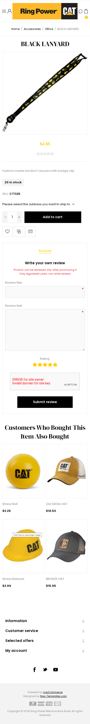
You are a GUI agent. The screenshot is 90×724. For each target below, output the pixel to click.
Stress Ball (10, 504)
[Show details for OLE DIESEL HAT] (67, 471)
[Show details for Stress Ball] (23, 471)
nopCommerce (53, 692)
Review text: (14, 305)
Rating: (45, 358)
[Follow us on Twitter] (45, 669)
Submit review (45, 402)
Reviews (45, 251)
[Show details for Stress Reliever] (23, 546)
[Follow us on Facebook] (34, 669)
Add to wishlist (7, 231)
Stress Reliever (13, 579)
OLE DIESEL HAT (56, 504)
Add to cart (53, 217)
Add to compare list (19, 231)
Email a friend (30, 231)
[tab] (45, 251)
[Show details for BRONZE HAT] (67, 546)
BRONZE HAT (55, 579)
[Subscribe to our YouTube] (55, 669)
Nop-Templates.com (53, 696)
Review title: (14, 282)
